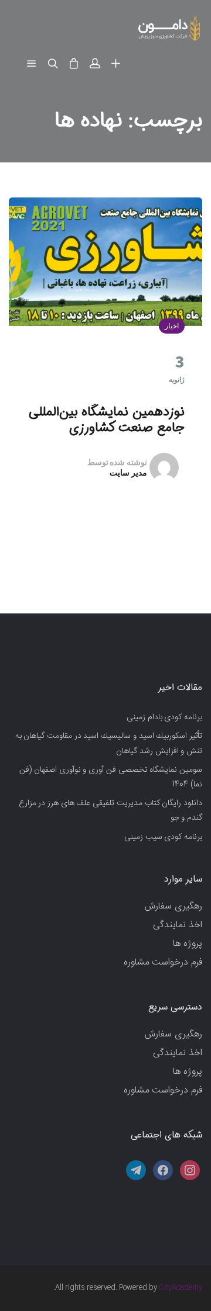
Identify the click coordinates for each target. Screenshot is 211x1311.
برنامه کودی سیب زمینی (163, 837)
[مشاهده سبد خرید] (74, 64)
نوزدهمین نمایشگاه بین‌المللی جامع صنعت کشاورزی (107, 419)
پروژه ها (187, 944)
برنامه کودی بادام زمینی (164, 717)
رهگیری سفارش (173, 906)
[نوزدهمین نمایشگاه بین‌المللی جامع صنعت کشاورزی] (105, 261)
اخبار (172, 325)
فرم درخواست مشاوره (163, 962)
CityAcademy (180, 1287)
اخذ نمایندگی (177, 925)
